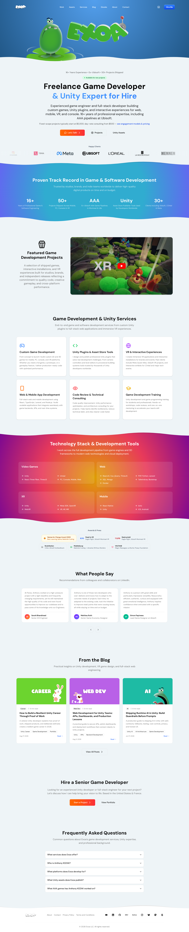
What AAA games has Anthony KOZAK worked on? (71, 888)
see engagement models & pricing (133, 123)
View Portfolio (108, 802)
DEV (126, 915)
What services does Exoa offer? (62, 854)
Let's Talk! (72, 132)
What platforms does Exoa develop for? (66, 871)
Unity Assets (119, 132)
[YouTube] (106, 915)
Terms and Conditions (85, 915)
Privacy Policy (68, 915)
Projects (98, 132)
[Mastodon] (155, 915)
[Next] (98, 630)
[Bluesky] (148, 915)
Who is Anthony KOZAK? (59, 863)
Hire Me (169, 7)
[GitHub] (119, 915)
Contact (57, 915)
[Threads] (162, 915)
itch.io (134, 915)
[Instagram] (142, 915)
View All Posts (93, 751)
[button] (121, 266)
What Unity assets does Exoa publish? (65, 880)
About (49, 915)
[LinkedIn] (158, 7)
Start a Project (80, 802)
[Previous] (91, 630)
